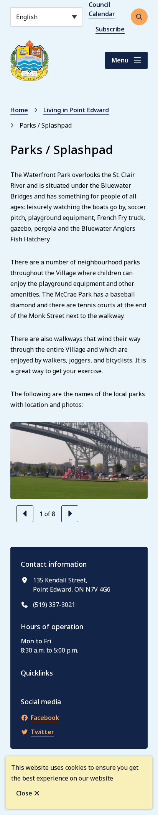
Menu (120, 60)
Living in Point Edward (76, 110)
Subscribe (110, 29)
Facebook (45, 717)
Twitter (42, 732)
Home (19, 110)
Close (24, 793)
